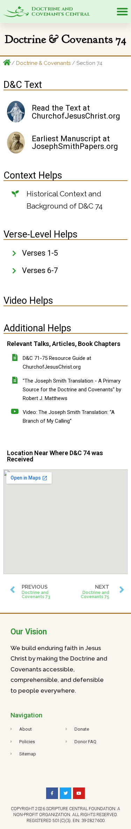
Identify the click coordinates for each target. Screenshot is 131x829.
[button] (122, 12)
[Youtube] (79, 793)
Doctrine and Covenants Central (60, 11)
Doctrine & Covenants (43, 63)
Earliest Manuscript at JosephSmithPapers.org (75, 142)
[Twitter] (66, 793)
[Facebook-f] (52, 793)
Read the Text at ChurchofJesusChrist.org (76, 111)
